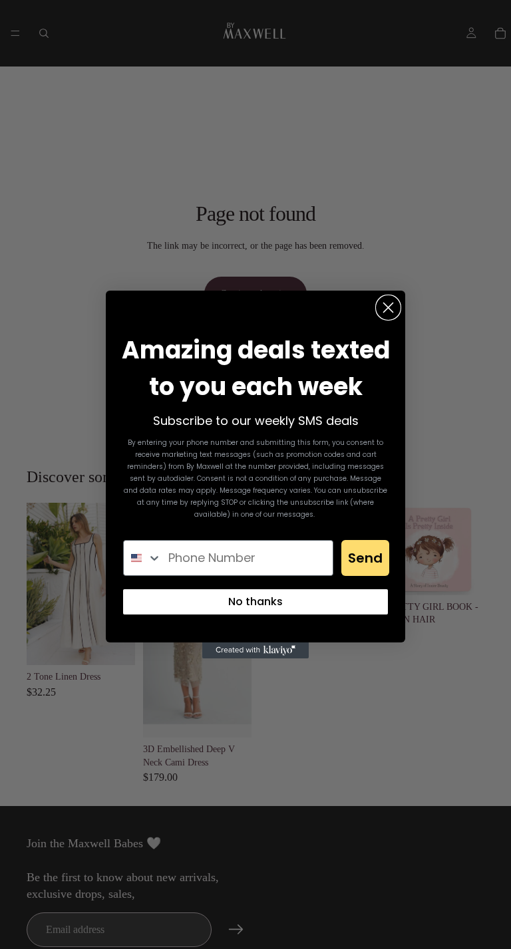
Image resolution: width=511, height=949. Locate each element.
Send (365, 558)
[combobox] (143, 558)
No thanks (255, 601)
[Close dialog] (388, 307)
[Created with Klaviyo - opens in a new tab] (255, 650)
